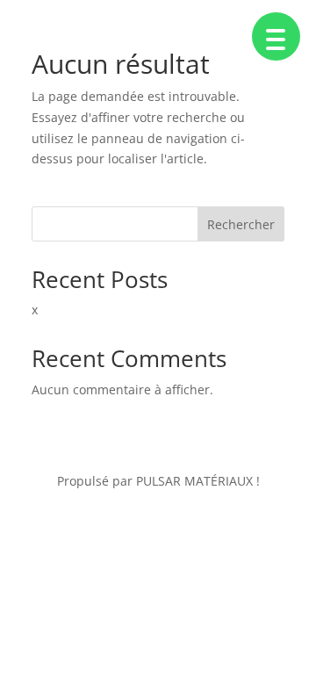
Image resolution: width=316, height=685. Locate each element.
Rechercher (241, 224)
